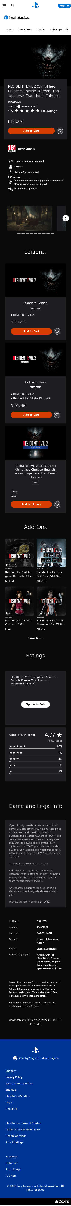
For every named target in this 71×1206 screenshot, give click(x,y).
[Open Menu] (4, 5)
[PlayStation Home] (35, 5)
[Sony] (62, 1204)
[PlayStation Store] (17, 17)
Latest (8, 29)
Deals (40, 29)
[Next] (65, 218)
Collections (25, 29)
